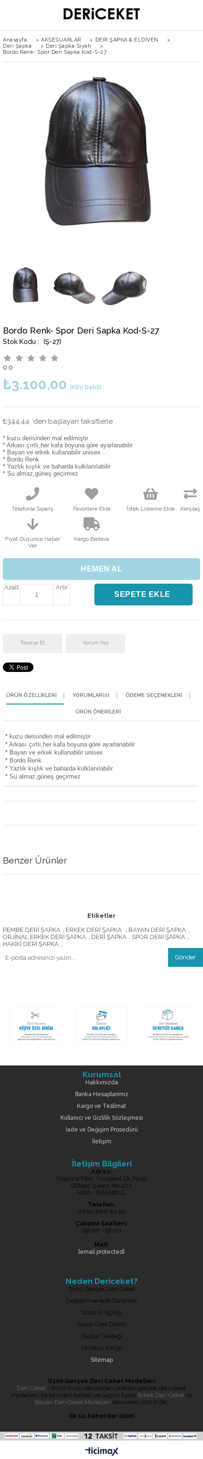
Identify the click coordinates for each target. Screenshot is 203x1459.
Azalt (11, 587)
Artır (62, 587)
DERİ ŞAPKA (109, 936)
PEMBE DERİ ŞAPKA (31, 929)
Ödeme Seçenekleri (154, 695)
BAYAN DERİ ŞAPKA (157, 929)
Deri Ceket (31, 1388)
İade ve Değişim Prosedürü (102, 1130)
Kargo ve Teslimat (101, 1106)
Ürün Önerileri (98, 712)
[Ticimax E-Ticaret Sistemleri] (101, 1452)
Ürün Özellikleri (31, 695)
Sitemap (102, 1360)
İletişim (101, 1142)
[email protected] (101, 1252)
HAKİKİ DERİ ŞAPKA (31, 944)
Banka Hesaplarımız (101, 1094)
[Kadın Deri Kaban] (101, 1044)
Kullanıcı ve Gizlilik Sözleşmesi (101, 1118)
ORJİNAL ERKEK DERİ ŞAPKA (44, 936)
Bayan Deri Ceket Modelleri (73, 1402)
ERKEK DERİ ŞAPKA (94, 929)
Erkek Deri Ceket (161, 1395)
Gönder (185, 957)
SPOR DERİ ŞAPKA (158, 936)
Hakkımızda (101, 1083)
